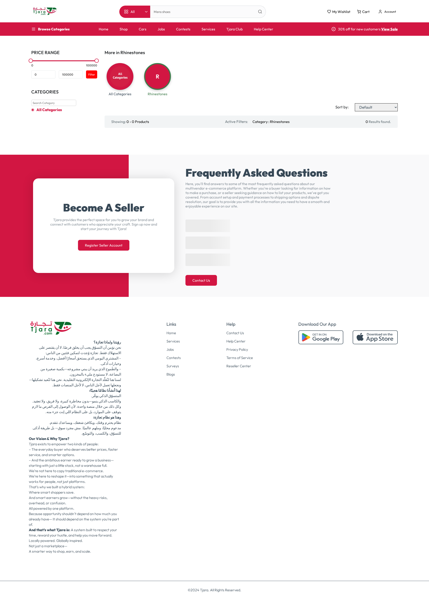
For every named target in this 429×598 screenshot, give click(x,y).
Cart (366, 11)
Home (103, 29)
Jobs (161, 29)
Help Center (263, 29)
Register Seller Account (103, 245)
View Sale (389, 29)
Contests (183, 29)
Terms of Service (239, 357)
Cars (142, 29)
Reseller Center (238, 366)
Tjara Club (234, 29)
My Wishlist (341, 11)
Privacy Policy (237, 349)
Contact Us (201, 280)
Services (208, 29)
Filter (91, 74)
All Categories (49, 109)
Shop (124, 29)
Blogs (170, 374)
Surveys (172, 366)
